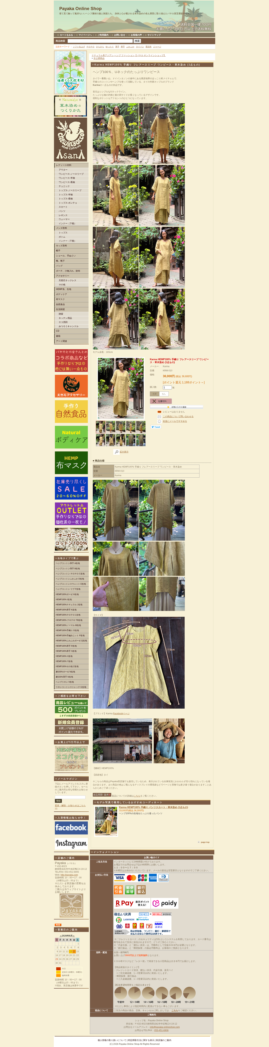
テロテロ (90, 47)
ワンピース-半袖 (67, 178)
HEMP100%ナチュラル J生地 (69, 604)
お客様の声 (136, 35)
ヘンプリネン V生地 (65, 682)
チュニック (64, 186)
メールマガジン (68, 778)
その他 (62, 284)
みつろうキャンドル (69, 326)
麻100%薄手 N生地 (64, 677)
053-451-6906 (161, 1030)
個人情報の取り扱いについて (112, 1040)
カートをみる (66, 35)
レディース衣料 (63, 165)
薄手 (117, 47)
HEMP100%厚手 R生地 (66, 646)
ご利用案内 (103, 35)
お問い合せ (119, 35)
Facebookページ (121, 713)
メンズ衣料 (61, 228)
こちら (137, 796)
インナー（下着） (67, 223)
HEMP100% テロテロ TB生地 (69, 620)
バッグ (59, 265)
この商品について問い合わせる (178, 416)
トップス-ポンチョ (68, 203)
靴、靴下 (60, 261)
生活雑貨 (60, 309)
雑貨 (61, 314)
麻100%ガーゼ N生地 (65, 672)
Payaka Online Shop (80, 8)
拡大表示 (124, 452)
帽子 (58, 250)
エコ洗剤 (63, 322)
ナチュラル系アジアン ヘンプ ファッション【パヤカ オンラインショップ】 (129, 55)
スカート (63, 207)
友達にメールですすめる (175, 421)
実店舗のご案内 (163, 1040)
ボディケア (61, 294)
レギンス (63, 215)
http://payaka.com (69, 875)
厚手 (123, 47)
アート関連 (61, 341)
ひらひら (100, 47)
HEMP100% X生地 (64, 656)
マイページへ (85, 35)
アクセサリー (62, 276)
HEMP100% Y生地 (64, 661)
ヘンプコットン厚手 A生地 (68, 563)
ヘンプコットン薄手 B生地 (68, 568)
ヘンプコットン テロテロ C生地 (70, 574)
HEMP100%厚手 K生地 (66, 610)
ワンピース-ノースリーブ (71, 174)
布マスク (60, 299)
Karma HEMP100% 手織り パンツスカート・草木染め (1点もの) (153, 807)
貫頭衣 (148, 47)
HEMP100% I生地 (64, 599)
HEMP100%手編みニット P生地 (70, 635)
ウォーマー (64, 219)
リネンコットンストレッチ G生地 (71, 687)
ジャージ (157, 47)
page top (205, 842)
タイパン (140, 47)
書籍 (58, 336)
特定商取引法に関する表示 (141, 1040)
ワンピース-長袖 (67, 182)
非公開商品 (99, 58)
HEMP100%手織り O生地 (67, 630)
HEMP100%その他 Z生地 (67, 666)
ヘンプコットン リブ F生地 (68, 589)
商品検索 (60, 41)
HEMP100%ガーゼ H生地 (67, 594)
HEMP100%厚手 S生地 (66, 651)
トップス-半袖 (66, 194)
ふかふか (130, 47)
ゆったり (110, 47)
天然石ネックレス (67, 280)
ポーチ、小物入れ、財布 (68, 271)
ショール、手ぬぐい (66, 255)
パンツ (62, 211)
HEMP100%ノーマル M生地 (68, 625)
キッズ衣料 (61, 245)
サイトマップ (154, 35)
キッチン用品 (65, 318)
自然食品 (60, 304)
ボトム (62, 237)
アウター (63, 169)
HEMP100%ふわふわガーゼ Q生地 (71, 640)
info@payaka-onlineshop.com (165, 1027)
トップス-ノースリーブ (70, 190)
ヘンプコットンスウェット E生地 (71, 584)
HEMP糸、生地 (63, 289)
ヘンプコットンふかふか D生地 (70, 579)
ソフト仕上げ (79, 47)
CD (57, 331)
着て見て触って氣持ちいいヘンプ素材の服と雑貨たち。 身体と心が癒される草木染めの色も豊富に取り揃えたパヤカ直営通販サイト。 (125, 13)
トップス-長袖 (66, 198)
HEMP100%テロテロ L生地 (68, 615)
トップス (63, 232)
